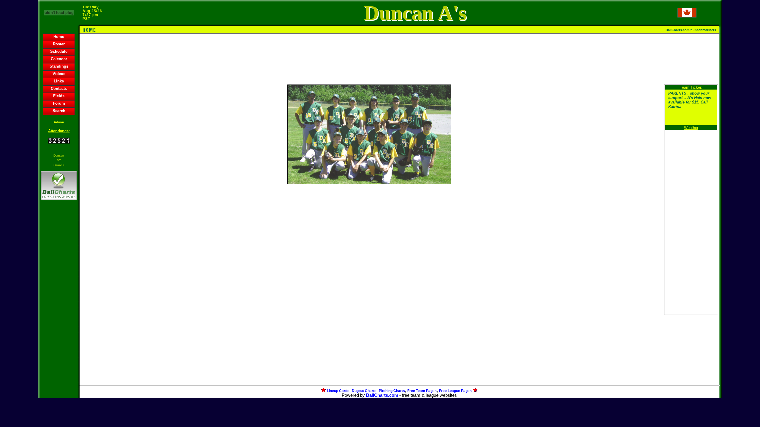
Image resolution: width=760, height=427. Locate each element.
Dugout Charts (364, 391)
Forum (59, 103)
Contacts (59, 88)
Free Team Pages (422, 391)
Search (59, 111)
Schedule (58, 51)
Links (59, 81)
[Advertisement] (59, 304)
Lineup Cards (338, 391)
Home (58, 36)
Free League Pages (455, 391)
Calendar (59, 59)
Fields (58, 96)
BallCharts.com (382, 395)
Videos (59, 73)
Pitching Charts (392, 391)
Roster (59, 44)
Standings (59, 66)
